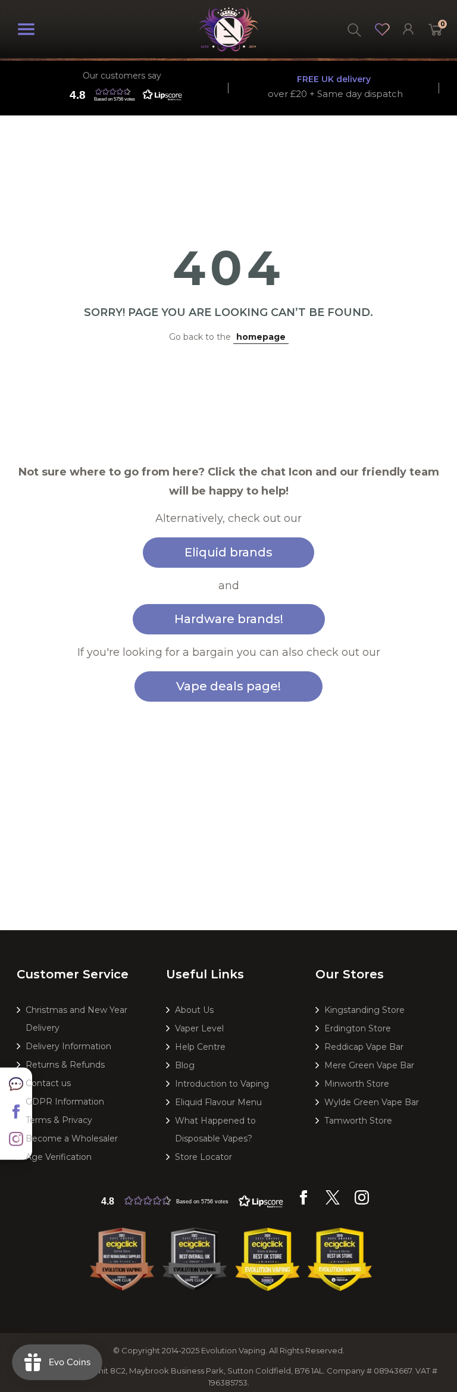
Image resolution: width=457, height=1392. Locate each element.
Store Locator (203, 1157)
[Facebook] (303, 1201)
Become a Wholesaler (72, 1138)
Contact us (48, 1083)
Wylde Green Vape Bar (371, 1102)
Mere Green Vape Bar (369, 1065)
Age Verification (59, 1157)
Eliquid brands (228, 552)
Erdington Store (357, 1028)
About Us (194, 1010)
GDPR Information (65, 1101)
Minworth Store (356, 1083)
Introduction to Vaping (222, 1083)
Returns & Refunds (65, 1064)
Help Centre (200, 1046)
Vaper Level (199, 1028)
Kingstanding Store (364, 1010)
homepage (261, 336)
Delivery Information (68, 1046)
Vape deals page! (228, 686)
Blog (185, 1065)
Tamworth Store (358, 1120)
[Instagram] (362, 1201)
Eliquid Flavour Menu (218, 1102)
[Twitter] (332, 1201)
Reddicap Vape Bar (363, 1046)
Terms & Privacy (59, 1120)
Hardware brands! (228, 619)
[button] (123, 95)
